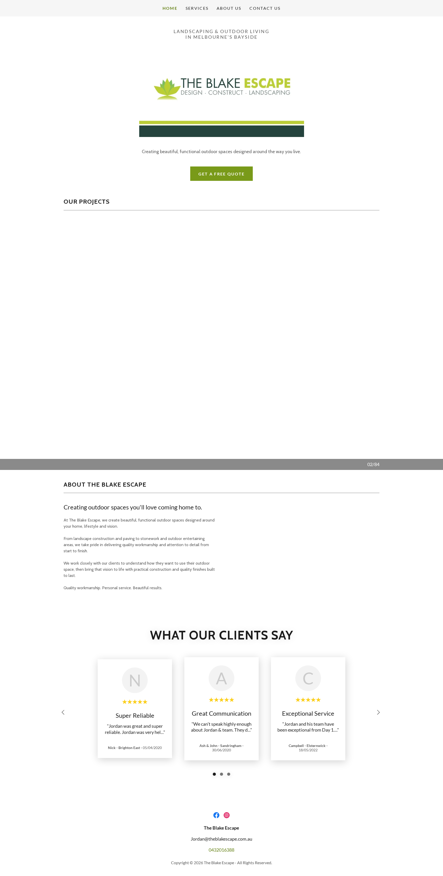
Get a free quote (221, 173)
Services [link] (197, 8)
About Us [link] (229, 8)
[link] (216, 815)
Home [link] (170, 8)
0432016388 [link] (221, 850)
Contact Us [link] (264, 8)
